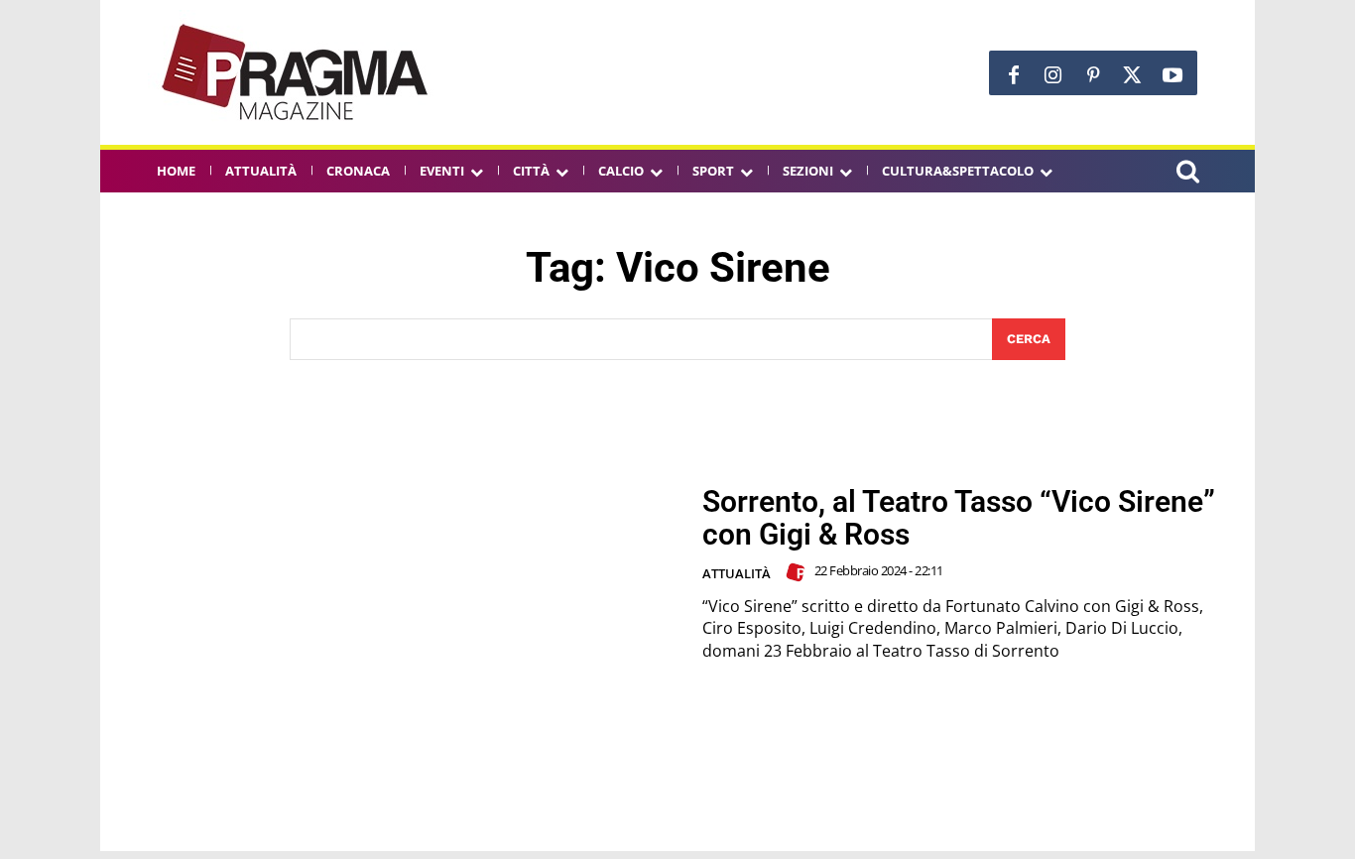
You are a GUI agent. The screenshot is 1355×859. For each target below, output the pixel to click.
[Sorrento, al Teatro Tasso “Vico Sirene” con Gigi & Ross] (401, 574)
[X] (1133, 75)
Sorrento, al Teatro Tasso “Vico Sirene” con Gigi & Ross (958, 518)
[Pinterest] (1093, 75)
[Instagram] (1053, 75)
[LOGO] (296, 72)
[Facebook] (1014, 75)
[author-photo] (798, 572)
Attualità (736, 573)
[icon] (1187, 174)
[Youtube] (1172, 75)
